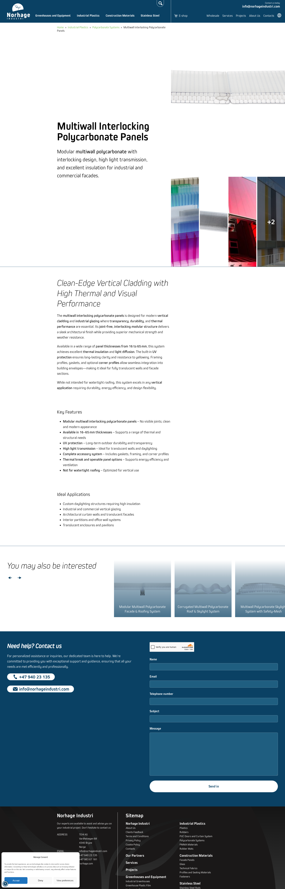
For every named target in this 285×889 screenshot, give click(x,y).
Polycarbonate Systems (105, 27)
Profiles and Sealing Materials (195, 872)
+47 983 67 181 (88, 859)
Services (227, 15)
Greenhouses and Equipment (53, 15)
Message (155, 728)
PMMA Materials (189, 844)
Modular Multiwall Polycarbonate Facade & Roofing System (142, 609)
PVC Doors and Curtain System (196, 836)
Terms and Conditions (137, 836)
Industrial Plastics (88, 15)
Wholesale (212, 15)
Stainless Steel (150, 15)
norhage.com (86, 863)
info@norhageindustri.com (261, 6)
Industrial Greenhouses (138, 881)
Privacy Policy (133, 840)
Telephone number (161, 694)
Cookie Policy (133, 844)
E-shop (183, 15)
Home (60, 27)
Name (153, 659)
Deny (40, 880)
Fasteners (185, 876)
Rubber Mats (186, 848)
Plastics (183, 827)
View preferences (65, 880)
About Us (254, 15)
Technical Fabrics (188, 868)
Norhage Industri (138, 823)
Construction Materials (120, 15)
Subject (154, 711)
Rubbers (184, 832)
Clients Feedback (134, 832)
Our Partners (135, 855)
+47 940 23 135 (34, 677)
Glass (182, 864)
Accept (16, 880)
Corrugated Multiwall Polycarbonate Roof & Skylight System (203, 609)
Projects (241, 15)
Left (10, 578)
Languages (279, 15)
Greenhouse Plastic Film (138, 885)
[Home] (18, 11)
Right (20, 578)
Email (153, 676)
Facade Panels (187, 859)
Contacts (268, 15)
